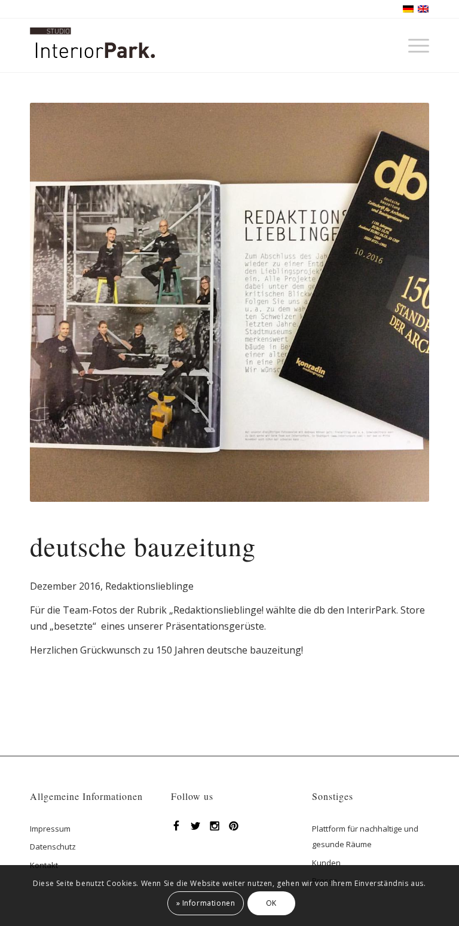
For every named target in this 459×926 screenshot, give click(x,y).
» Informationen (205, 903)
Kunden (326, 862)
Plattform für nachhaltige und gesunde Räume (365, 836)
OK (271, 903)
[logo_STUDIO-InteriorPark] (92, 54)
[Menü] (412, 45)
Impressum (50, 828)
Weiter (402, 302)
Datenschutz (53, 846)
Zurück (57, 302)
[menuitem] (412, 45)
